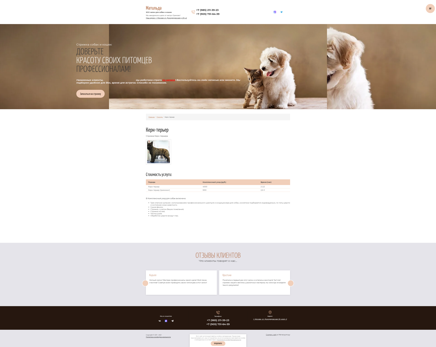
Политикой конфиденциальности (229, 340)
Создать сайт (271, 335)
